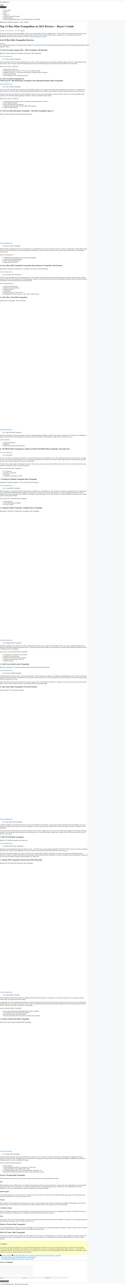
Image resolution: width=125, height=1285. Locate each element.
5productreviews (7, 18)
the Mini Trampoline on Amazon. (38, 36)
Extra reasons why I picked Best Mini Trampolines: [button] (14, 651)
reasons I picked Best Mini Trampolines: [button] (11, 468)
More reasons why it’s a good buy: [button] (9, 66)
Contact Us (6, 14)
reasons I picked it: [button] (5, 439)
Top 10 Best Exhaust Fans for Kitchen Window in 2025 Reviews (18, 1257)
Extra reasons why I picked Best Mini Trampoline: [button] (13, 498)
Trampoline (58, 1255)
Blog (4, 13)
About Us (6, 11)
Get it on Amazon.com (6, 56)
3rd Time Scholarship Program (11, 16)
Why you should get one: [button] (7, 255)
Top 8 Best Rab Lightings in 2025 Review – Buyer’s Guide (17, 1259)
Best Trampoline (30, 1255)
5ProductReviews (5, 2)
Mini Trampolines (49, 1255)
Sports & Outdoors (6, 1255)
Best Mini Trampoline (19, 1255)
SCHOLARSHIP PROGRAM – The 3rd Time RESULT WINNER (21, 19)
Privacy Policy (7, 10)
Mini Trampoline (39, 1255)
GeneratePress (24, 1284)
